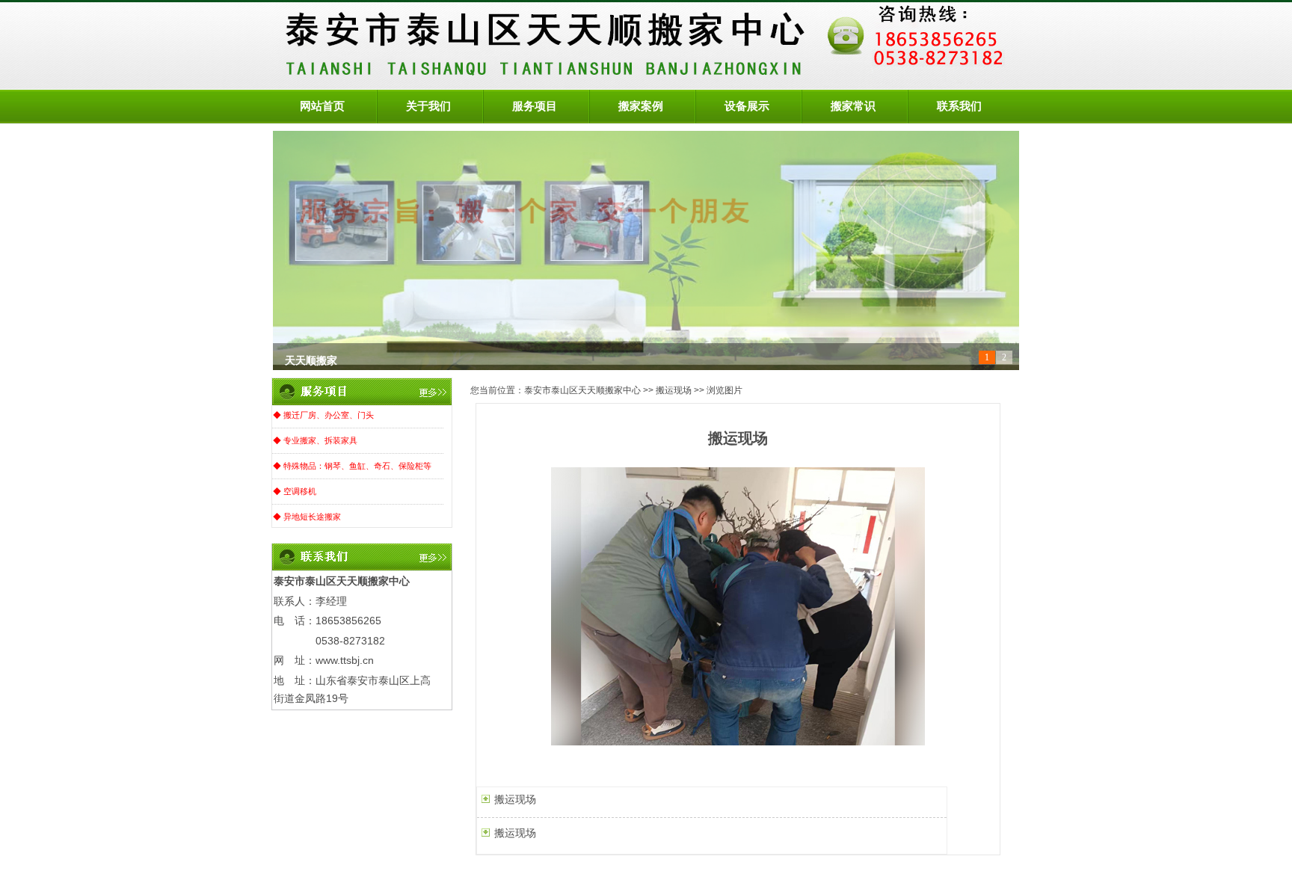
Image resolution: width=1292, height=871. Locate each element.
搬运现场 (674, 390)
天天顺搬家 (311, 357)
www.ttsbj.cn (345, 660)
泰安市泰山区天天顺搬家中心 (582, 390)
